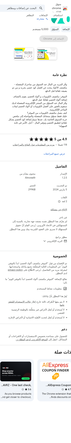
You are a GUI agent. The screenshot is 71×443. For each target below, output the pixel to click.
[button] (47, 54)
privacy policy (15, 269)
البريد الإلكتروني (54, 241)
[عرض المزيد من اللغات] (59, 202)
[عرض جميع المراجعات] (54, 154)
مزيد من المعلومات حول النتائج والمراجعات (33, 144)
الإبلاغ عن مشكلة (59, 209)
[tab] (57, 15)
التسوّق (55, 29)
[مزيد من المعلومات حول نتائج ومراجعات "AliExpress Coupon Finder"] (63, 389)
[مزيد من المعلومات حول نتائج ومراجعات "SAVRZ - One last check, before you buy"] (23, 389)
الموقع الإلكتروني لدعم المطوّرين (32, 339)
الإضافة (66, 29)
